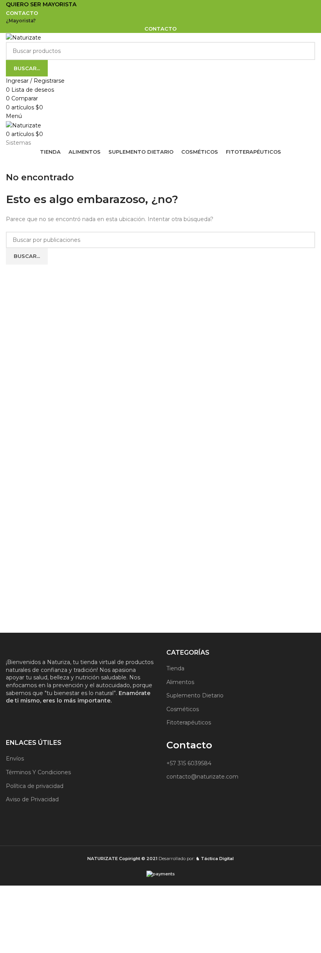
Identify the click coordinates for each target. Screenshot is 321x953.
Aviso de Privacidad (32, 799)
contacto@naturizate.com (202, 776)
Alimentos (180, 682)
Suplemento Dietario (195, 695)
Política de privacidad (34, 786)
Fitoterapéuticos (188, 722)
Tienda (175, 668)
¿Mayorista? (21, 21)
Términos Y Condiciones (38, 772)
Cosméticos (182, 709)
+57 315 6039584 (188, 763)
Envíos (15, 758)
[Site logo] (23, 37)
